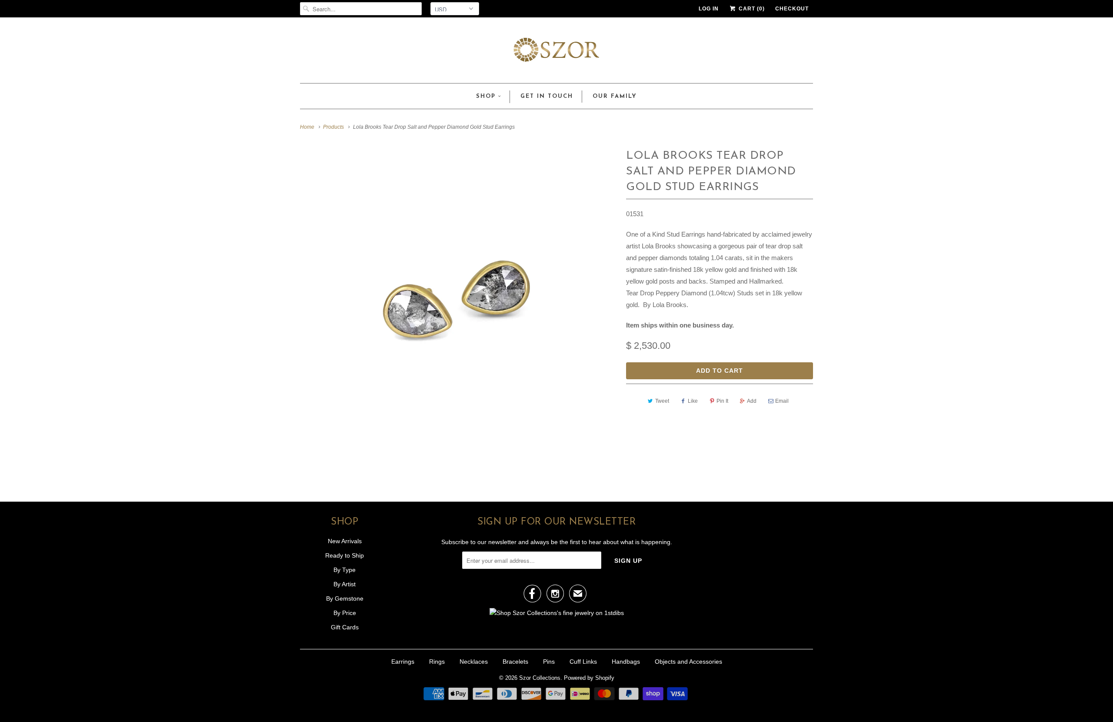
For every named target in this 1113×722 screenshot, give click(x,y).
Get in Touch (546, 96)
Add (751, 401)
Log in (709, 9)
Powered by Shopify (589, 678)
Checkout (792, 9)
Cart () (751, 9)
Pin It (722, 401)
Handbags (626, 661)
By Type (344, 569)
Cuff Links (583, 661)
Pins (549, 661)
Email (782, 401)
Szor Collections (539, 678)
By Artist (344, 584)
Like (693, 401)
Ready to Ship (344, 555)
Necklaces (474, 661)
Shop (486, 96)
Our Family (615, 96)
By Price (344, 612)
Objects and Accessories (688, 661)
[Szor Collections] (556, 52)
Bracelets (515, 661)
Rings (437, 661)
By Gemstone (344, 598)
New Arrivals (345, 541)
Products (333, 127)
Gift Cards (345, 627)
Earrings (402, 661)
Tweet (662, 401)
